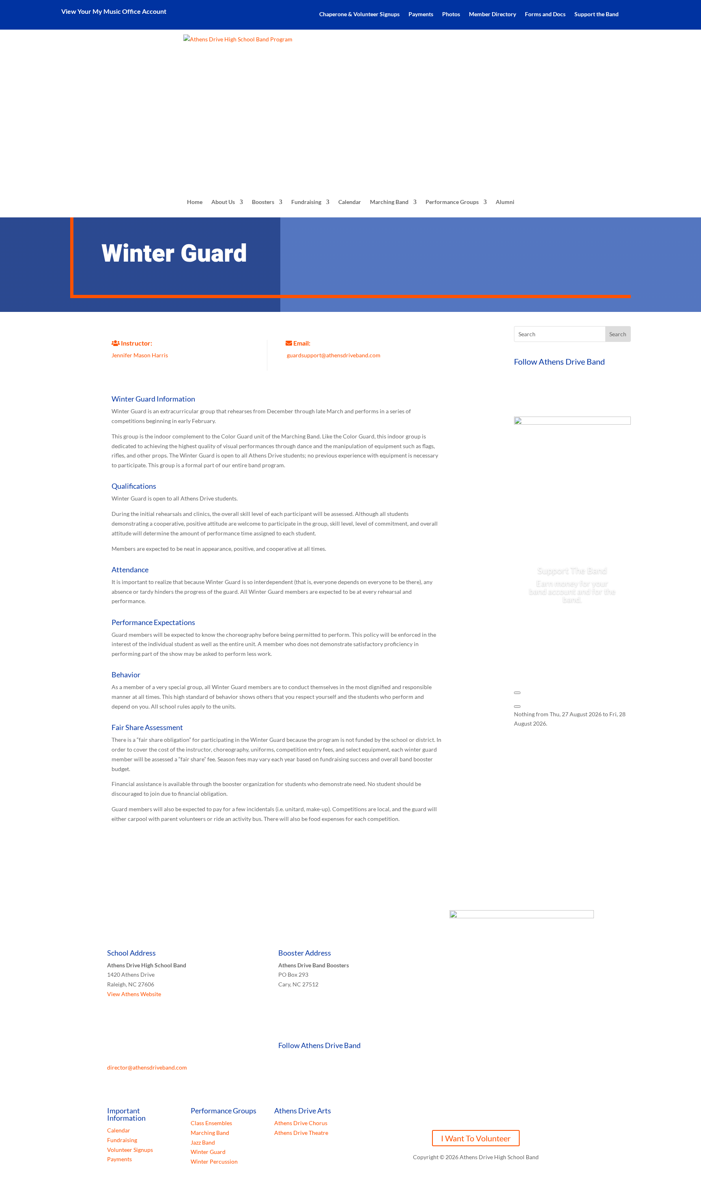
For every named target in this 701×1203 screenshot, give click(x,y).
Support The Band (572, 570)
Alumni (505, 201)
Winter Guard (208, 1151)
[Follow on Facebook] (520, 391)
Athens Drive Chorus (300, 1122)
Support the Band (596, 14)
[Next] (517, 706)
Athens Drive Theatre (301, 1132)
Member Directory (492, 14)
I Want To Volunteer (476, 1138)
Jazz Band (203, 1142)
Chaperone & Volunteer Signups (359, 14)
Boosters (263, 201)
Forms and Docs (545, 14)
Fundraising (306, 201)
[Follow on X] (536, 391)
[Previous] (517, 693)
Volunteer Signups (130, 1149)
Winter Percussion (214, 1161)
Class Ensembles (211, 1122)
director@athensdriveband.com (147, 1067)
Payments (421, 14)
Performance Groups (452, 201)
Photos (451, 14)
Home (194, 201)
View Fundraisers (572, 625)
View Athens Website (134, 993)
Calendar (349, 201)
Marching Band (389, 201)
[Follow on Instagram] (552, 391)
